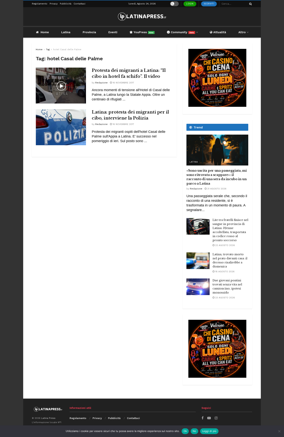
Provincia (89, 32)
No (194, 431)
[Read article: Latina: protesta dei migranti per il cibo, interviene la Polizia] (61, 127)
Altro (242, 32)
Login (190, 4)
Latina (65, 32)
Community (182, 32)
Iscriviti (209, 4)
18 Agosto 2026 (224, 271)
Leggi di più (209, 431)
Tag (48, 49)
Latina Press (48, 418)
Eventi (112, 32)
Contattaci (79, 3)
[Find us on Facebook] (202, 418)
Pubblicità (65, 3)
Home (45, 32)
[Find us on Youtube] (209, 418)
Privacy (54, 3)
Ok (185, 431)
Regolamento (39, 3)
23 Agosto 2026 (224, 297)
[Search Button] (249, 3)
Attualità (219, 32)
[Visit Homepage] (142, 16)
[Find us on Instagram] (216, 418)
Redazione (101, 82)
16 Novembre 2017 (123, 82)
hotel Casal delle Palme (67, 49)
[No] (279, 431)
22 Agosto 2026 (224, 245)
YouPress (143, 32)
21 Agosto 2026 (216, 188)
